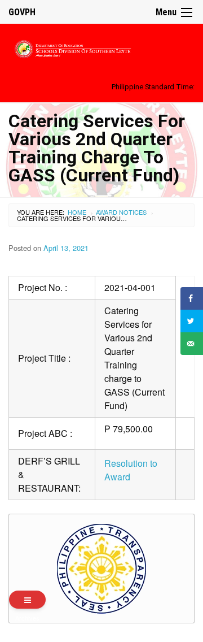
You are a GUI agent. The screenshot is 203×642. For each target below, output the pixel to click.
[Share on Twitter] (191, 321)
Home (77, 211)
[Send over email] (191, 343)
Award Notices (121, 211)
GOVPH (22, 12)
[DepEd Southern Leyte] (101, 47)
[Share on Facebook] (191, 298)
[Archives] (27, 600)
